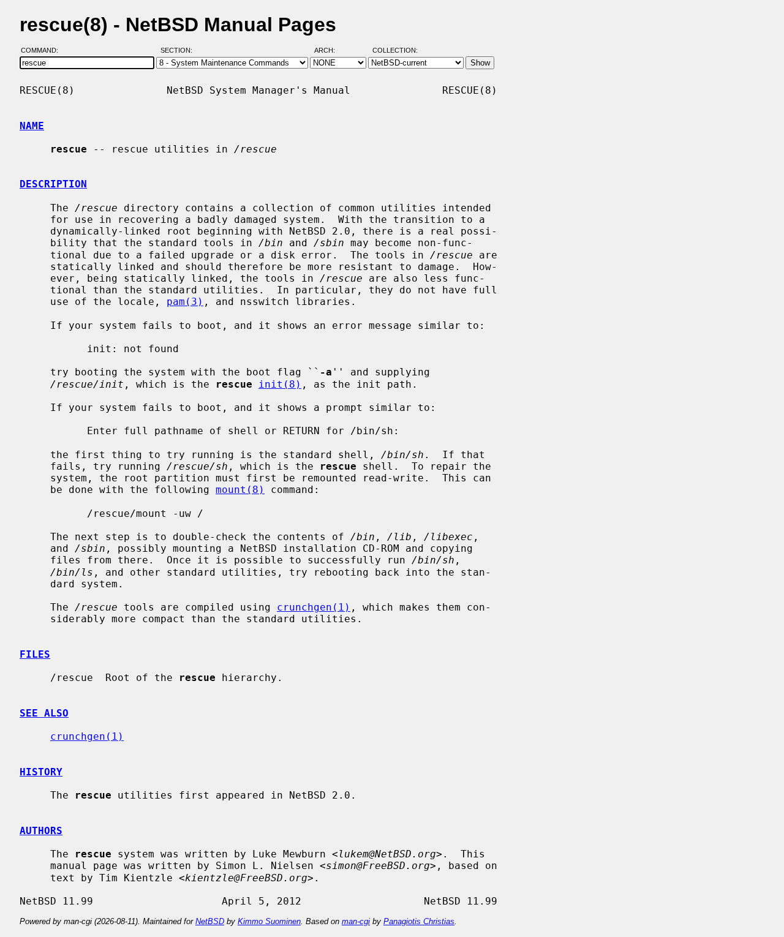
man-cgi (356, 921)
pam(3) (185, 301)
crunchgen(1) (313, 607)
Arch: (330, 51)
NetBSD (209, 921)
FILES (35, 654)
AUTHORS (41, 831)
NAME (32, 126)
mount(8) (240, 489)
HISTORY (41, 772)
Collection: (395, 51)
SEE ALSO (44, 713)
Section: (179, 51)
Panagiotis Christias (418, 921)
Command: (43, 51)
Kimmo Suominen (269, 921)
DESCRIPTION (53, 184)
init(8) (279, 384)
